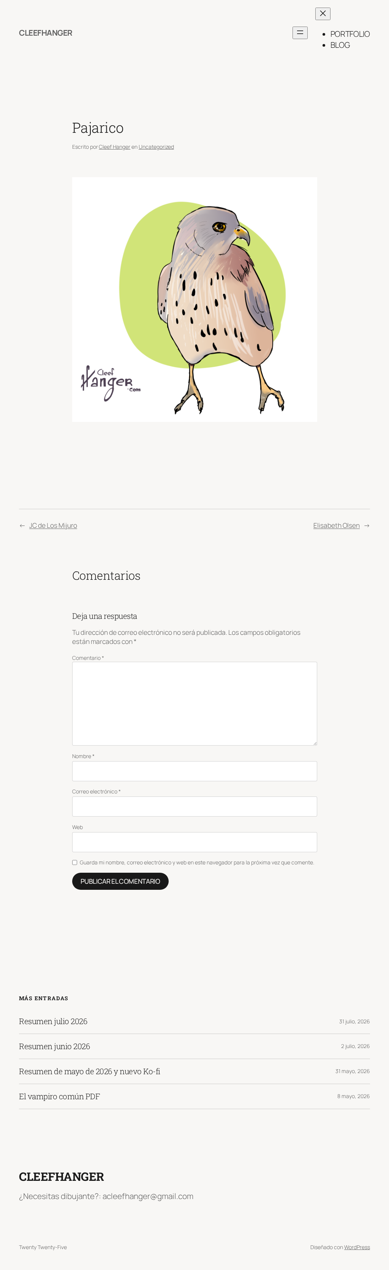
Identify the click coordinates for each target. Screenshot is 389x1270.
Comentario (88, 657)
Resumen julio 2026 (53, 1021)
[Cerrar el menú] (322, 14)
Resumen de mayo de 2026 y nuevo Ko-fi (89, 1071)
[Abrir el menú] (300, 33)
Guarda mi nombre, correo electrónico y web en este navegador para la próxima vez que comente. (197, 862)
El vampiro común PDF (59, 1096)
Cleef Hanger (114, 146)
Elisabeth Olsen (336, 525)
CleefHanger (46, 32)
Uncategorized (156, 146)
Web (77, 827)
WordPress (357, 1247)
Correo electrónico (96, 791)
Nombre (83, 756)
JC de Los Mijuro (53, 525)
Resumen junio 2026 (54, 1046)
